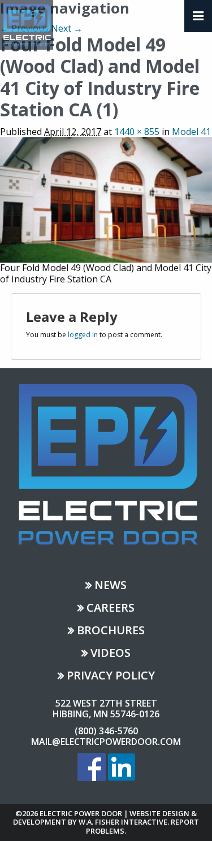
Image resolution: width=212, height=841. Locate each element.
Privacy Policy (111, 676)
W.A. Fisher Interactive (123, 822)
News (110, 585)
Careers (110, 608)
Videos (110, 653)
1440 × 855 (136, 131)
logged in (83, 334)
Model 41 (191, 131)
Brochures (111, 631)
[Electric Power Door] (26, 24)
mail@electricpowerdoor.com (106, 741)
